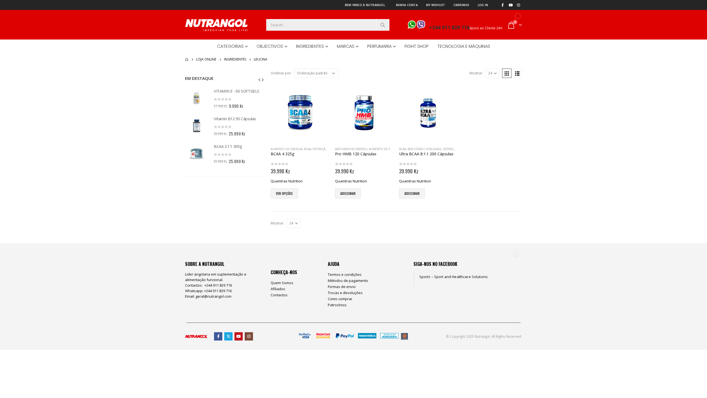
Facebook (218, 336)
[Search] (382, 24)
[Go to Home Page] (186, 59)
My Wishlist (435, 5)
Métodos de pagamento (348, 280)
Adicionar (347, 193)
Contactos (279, 294)
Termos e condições (345, 274)
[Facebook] (502, 5)
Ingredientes (310, 46)
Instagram (249, 336)
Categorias (230, 46)
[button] (259, 79)
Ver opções (284, 193)
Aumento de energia (286, 149)
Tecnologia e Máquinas (463, 46)
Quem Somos (282, 282)
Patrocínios (337, 304)
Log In (483, 5)
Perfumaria (379, 46)
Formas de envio (342, 286)
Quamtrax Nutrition (287, 181)
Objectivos (270, 46)
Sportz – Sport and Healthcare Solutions (453, 276)
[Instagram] (518, 5)
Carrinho (461, 5)
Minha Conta (407, 5)
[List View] (517, 73)
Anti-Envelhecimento (351, 149)
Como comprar (340, 298)
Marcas (345, 46)
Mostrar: (476, 73)
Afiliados (278, 288)
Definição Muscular (328, 149)
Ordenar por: (281, 73)
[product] (300, 112)
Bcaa (307, 149)
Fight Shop (417, 46)
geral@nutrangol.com (213, 296)
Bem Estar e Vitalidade (424, 149)
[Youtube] (510, 5)
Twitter (228, 336)
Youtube (238, 336)
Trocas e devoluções (345, 292)
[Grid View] (506, 73)
